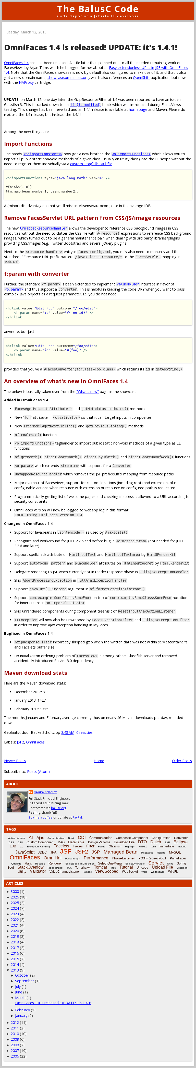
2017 (15, 947)
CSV (20, 842)
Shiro (170, 863)
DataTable (76, 842)
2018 (15, 942)
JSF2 (20, 742)
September (24, 980)
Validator (38, 871)
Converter (181, 838)
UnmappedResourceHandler (43, 228)
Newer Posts (15, 760)
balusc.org (58, 808)
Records (40, 863)
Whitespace (158, 871)
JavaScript (24, 852)
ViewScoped (106, 871)
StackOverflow (30, 867)
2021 (15, 925)
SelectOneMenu (110, 863)
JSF (65, 851)
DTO (142, 842)
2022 (15, 919)
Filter (90, 846)
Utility (22, 871)
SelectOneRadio (135, 863)
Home (99, 760)
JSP (96, 852)
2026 (15, 897)
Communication (100, 838)
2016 (15, 953)
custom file (91, 163)
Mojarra (161, 852)
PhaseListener (123, 858)
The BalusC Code (98, 9)
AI (31, 837)
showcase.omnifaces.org (68, 77)
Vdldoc (87, 871)
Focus (101, 846)
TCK (69, 867)
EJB (13, 846)
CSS (11, 842)
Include (182, 846)
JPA (53, 852)
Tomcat (100, 867)
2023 (15, 913)
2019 (15, 936)
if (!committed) (85, 105)
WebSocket (130, 871)
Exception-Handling (38, 846)
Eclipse (181, 841)
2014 (15, 964)
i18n (153, 846)
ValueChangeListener (65, 871)
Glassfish (115, 846)
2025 (15, 902)
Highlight (130, 846)
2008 (15, 1044)
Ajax (40, 837)
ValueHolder (128, 284)
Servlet (156, 863)
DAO (61, 842)
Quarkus (16, 863)
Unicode (142, 867)
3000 (15, 891)
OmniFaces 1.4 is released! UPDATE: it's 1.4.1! (90, 47)
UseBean (182, 867)
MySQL (175, 852)
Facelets (61, 846)
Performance (96, 858)
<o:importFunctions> (131, 154)
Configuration (161, 838)
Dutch (155, 842)
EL (21, 846)
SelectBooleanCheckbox (79, 863)
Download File (124, 842)
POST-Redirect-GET (152, 858)
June (18, 992)
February (22, 1009)
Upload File (162, 867)
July (18, 986)
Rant (28, 863)
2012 (15, 1022)
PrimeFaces (178, 858)
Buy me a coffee (41, 817)
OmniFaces (35, 742)
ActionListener (16, 838)
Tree (113, 867)
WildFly (173, 871)
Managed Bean (121, 852)
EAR (167, 842)
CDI (82, 837)
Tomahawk (82, 867)
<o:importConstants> (42, 154)
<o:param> (14, 289)
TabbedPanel (55, 867)
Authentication (56, 838)
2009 (15, 1039)
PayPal (77, 817)
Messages (147, 852)
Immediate (167, 846)
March (20, 997)
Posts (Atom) (38, 771)
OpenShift (141, 77)
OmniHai (53, 857)
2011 (15, 1028)
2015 (15, 958)
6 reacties (84, 732)
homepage (138, 109)
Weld (144, 871)
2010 (15, 1033)
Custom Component (40, 842)
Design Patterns (99, 842)
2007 (15, 1050)
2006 (15, 1056)
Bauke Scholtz (45, 792)
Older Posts (182, 760)
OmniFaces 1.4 (16, 62)
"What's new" (87, 391)
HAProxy (26, 82)
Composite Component (132, 838)
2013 (15, 970)
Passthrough (72, 858)
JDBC (42, 852)
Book (71, 838)
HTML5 (143, 846)
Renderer (55, 863)
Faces (78, 846)
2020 (15, 930)
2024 (15, 908)
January (21, 1015)
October (22, 975)
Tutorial (126, 867)
